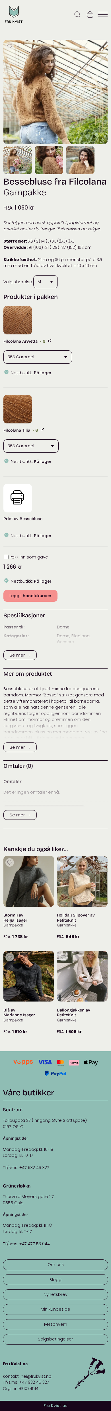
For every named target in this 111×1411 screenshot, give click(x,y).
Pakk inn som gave (29, 557)
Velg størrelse (17, 281)
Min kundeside (55, 1309)
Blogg (55, 1279)
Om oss (56, 1264)
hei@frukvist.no (36, 1376)
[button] (17, 320)
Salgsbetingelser (55, 1339)
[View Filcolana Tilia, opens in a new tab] (43, 429)
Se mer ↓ (20, 655)
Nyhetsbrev (55, 1294)
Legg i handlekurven (30, 596)
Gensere (65, 642)
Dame (63, 627)
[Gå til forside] (13, 23)
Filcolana (80, 636)
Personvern (55, 1324)
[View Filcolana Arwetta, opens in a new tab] (50, 340)
